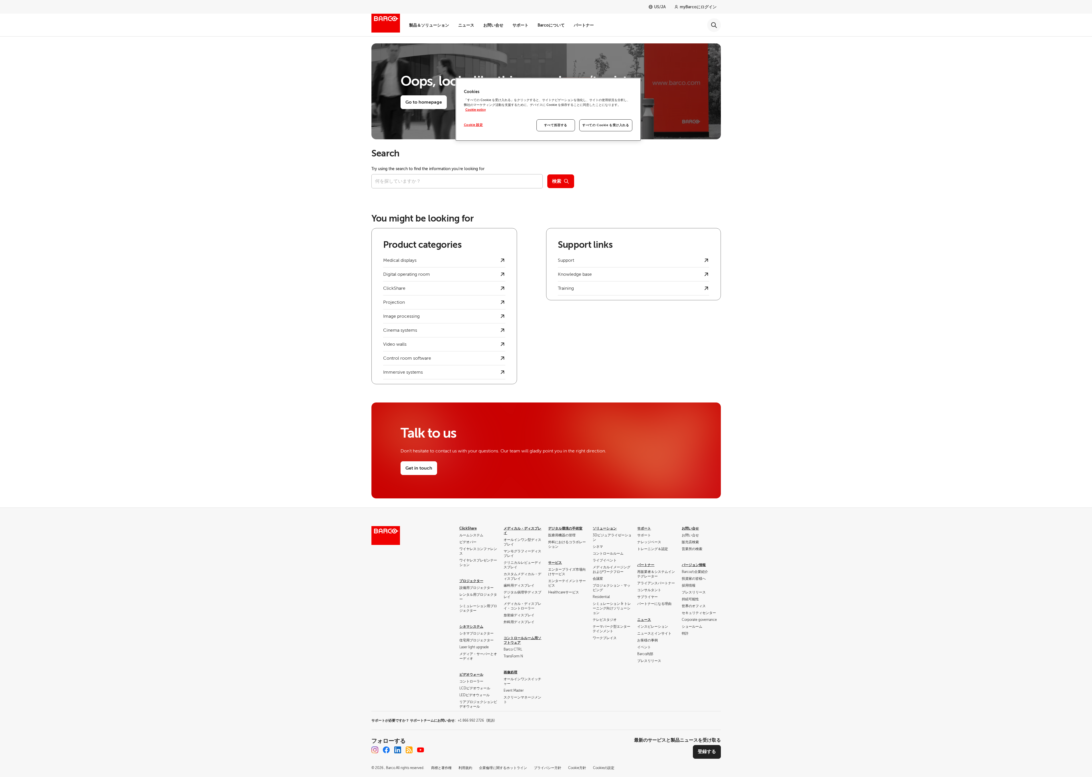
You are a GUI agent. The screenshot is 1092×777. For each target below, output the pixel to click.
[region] (548, 109)
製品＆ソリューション (429, 25)
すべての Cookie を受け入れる (605, 125)
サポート (520, 25)
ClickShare (468, 528)
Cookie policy (475, 110)
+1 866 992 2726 (476, 720)
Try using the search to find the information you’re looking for (427, 169)
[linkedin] (397, 749)
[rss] (409, 749)
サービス (555, 563)
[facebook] (386, 749)
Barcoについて (551, 25)
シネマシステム (471, 627)
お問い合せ (493, 25)
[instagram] (374, 749)
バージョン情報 (694, 565)
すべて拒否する (555, 125)
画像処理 (510, 672)
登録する (707, 751)
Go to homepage (423, 102)
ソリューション (605, 528)
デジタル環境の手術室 (565, 528)
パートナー (584, 25)
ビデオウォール (471, 675)
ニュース (466, 25)
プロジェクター (471, 581)
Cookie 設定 (473, 125)
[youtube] (420, 749)
